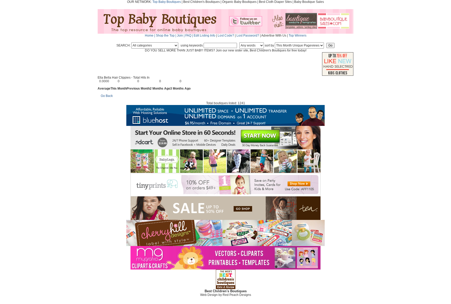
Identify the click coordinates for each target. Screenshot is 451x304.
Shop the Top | (166, 35)
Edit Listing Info (204, 35)
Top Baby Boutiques (166, 2)
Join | (181, 35)
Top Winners (297, 35)
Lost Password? (247, 35)
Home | (150, 35)
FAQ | (189, 35)
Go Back (107, 96)
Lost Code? (226, 35)
